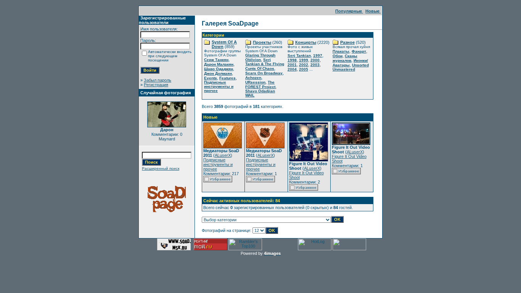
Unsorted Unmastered (351, 67)
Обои (338, 56)
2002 (303, 65)
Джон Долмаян (218, 73)
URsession (255, 82)
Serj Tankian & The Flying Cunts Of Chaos (264, 64)
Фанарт (359, 51)
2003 (315, 65)
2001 (292, 65)
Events (210, 78)
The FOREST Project (260, 84)
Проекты (262, 42)
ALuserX (223, 155)
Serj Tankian (299, 55)
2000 (315, 60)
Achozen (253, 78)
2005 (303, 69)
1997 (317, 55)
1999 (303, 60)
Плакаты (341, 51)
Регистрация (156, 84)
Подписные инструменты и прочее (218, 86)
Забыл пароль (157, 80)
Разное (347, 42)
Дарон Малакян (218, 64)
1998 (292, 60)
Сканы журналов (345, 58)
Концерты (305, 42)
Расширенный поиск (160, 168)
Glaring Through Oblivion (260, 57)
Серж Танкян (216, 60)
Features (227, 78)
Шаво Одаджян (218, 69)
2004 (292, 69)
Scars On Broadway (264, 73)
